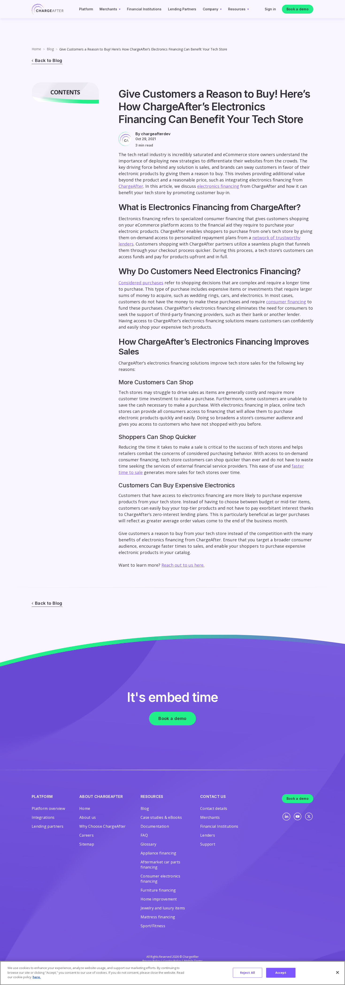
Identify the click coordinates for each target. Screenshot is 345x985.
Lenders (207, 835)
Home (36, 49)
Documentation (155, 826)
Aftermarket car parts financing (160, 864)
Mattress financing (158, 917)
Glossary (148, 844)
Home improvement (159, 899)
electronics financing (218, 186)
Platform (86, 9)
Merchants (108, 9)
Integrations (43, 817)
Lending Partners (182, 9)
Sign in (270, 9)
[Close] (337, 972)
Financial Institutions (144, 9)
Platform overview (48, 808)
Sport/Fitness (153, 925)
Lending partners (48, 826)
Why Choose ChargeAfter (102, 826)
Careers (86, 835)
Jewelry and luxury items (163, 908)
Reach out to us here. (182, 565)
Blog (50, 49)
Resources (236, 9)
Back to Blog (48, 60)
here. (37, 977)
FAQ (144, 835)
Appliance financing (158, 853)
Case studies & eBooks (161, 817)
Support (207, 844)
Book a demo (298, 9)
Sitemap (86, 844)
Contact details (213, 808)
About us (87, 817)
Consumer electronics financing (160, 878)
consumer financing (286, 301)
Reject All (247, 972)
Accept (281, 972)
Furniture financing (158, 890)
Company (210, 9)
